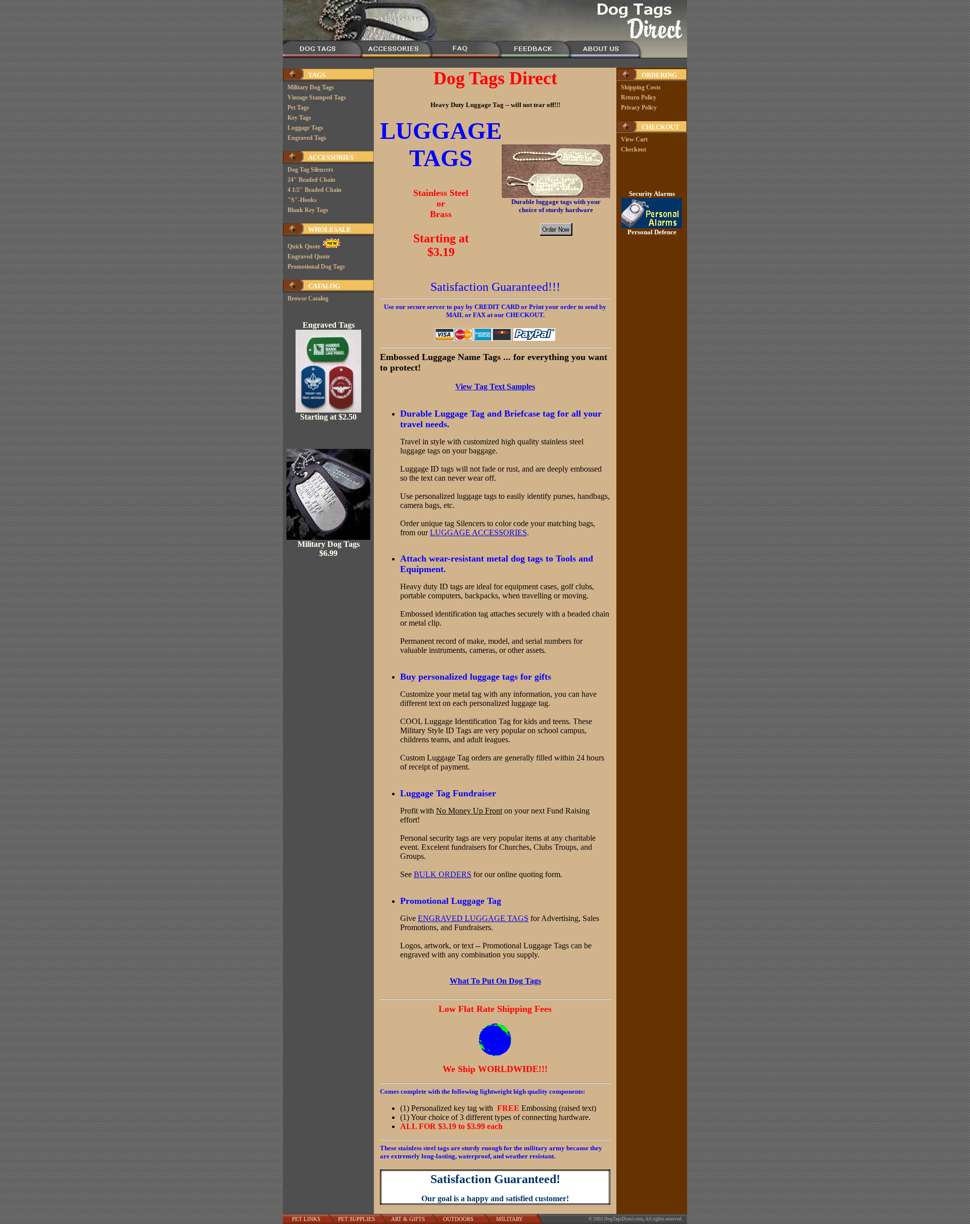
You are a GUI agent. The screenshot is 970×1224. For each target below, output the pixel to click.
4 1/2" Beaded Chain (314, 189)
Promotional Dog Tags (316, 266)
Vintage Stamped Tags (316, 97)
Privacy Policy (639, 107)
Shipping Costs (641, 87)
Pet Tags (298, 107)
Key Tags (299, 117)
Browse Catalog (307, 298)
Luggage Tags (305, 127)
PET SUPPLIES (356, 1219)
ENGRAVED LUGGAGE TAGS (473, 918)
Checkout (633, 149)
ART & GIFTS (408, 1219)
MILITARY (509, 1219)
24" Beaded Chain (311, 179)
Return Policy (638, 97)
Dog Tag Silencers (310, 169)
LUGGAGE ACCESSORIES (478, 532)
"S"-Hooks (302, 199)
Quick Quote (304, 246)
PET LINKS (306, 1219)
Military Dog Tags (310, 87)
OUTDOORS (458, 1219)
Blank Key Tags (307, 210)
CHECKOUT (661, 127)
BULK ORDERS (442, 874)
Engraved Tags (306, 137)
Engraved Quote (308, 256)
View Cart (634, 139)
